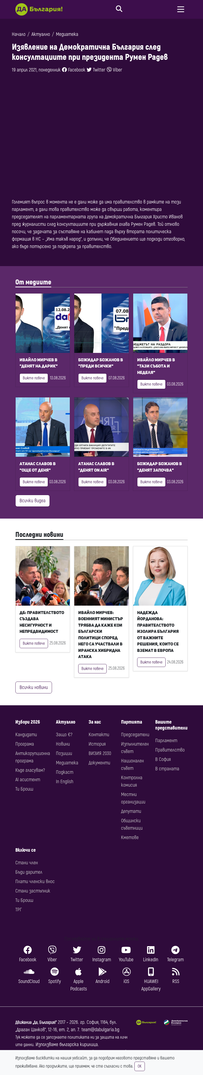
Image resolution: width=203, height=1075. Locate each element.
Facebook (76, 70)
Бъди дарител (28, 872)
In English (64, 781)
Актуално (40, 34)
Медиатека (67, 34)
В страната (167, 769)
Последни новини (39, 534)
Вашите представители (171, 725)
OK (140, 1066)
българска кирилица (78, 1044)
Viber (117, 70)
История (97, 744)
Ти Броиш (24, 789)
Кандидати (26, 735)
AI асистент (27, 780)
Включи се (25, 850)
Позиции (64, 753)
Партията (131, 722)
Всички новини (34, 687)
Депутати (131, 811)
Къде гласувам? (30, 770)
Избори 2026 (27, 722)
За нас (95, 722)
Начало (18, 34)
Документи (99, 763)
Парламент (166, 740)
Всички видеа (33, 501)
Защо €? (64, 735)
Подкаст (64, 772)
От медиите (33, 282)
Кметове (130, 837)
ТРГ (18, 910)
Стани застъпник (32, 891)
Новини (63, 744)
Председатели (135, 735)
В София (163, 759)
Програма (24, 744)
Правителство (170, 750)
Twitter (98, 70)
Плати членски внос (35, 881)
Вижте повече (34, 378)
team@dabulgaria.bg (100, 1030)
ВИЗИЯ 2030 (100, 753)
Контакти (99, 735)
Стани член (26, 863)
